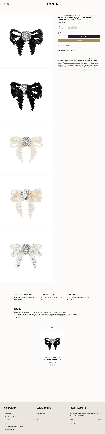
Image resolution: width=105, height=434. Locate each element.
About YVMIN (41, 413)
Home (59, 15)
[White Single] (52, 365)
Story (38, 417)
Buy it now (79, 40)
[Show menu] (4, 4)
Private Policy (7, 420)
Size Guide (63, 33)
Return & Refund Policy (10, 417)
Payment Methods (9, 429)
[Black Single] (50, 365)
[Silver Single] (54, 365)
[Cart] (100, 4)
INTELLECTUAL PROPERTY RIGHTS (13, 426)
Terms (5, 423)
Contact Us (40, 420)
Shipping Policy (88, 67)
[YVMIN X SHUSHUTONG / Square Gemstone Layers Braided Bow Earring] (52, 343)
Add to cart (83, 36)
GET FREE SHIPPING (65, 45)
